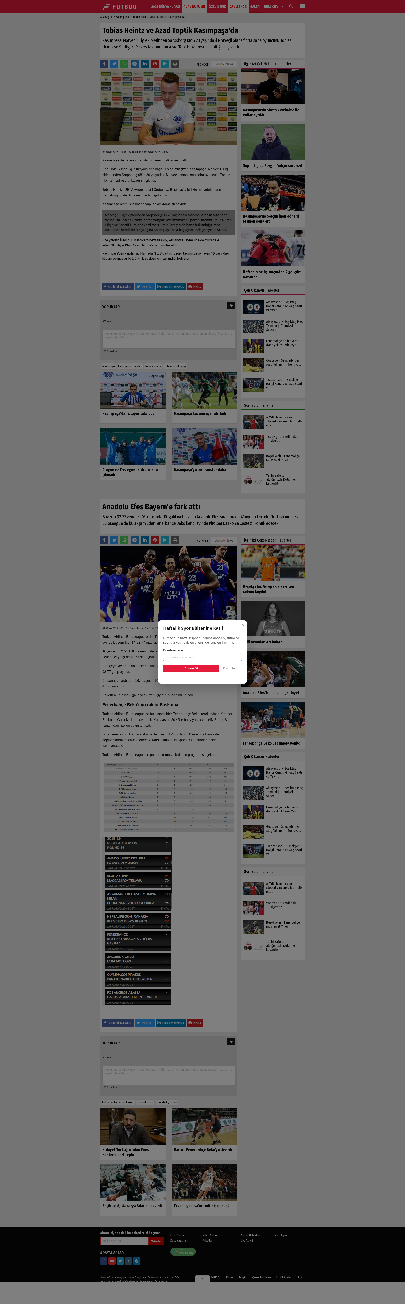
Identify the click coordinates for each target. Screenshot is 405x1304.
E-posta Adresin (173, 650)
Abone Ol (191, 668)
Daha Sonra (231, 668)
